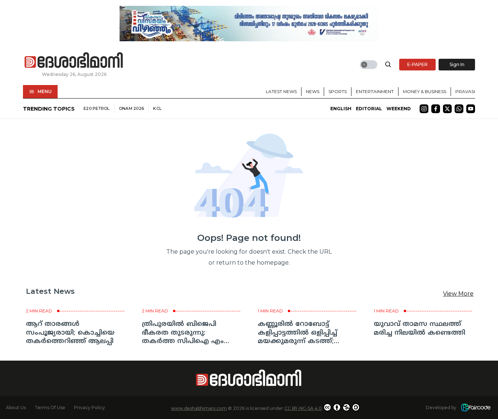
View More (458, 293)
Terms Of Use (50, 407)
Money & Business (424, 91)
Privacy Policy (89, 407)
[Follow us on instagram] (424, 108)
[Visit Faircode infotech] (475, 407)
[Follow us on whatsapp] (459, 108)
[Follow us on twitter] (447, 108)
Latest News (281, 91)
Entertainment (375, 91)
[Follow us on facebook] (435, 108)
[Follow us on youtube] (470, 108)
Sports (337, 91)
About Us (16, 407)
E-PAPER (417, 64)
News (312, 91)
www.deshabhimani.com (199, 408)
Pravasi (465, 91)
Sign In (457, 64)
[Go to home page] (74, 60)
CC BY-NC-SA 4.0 (303, 408)
